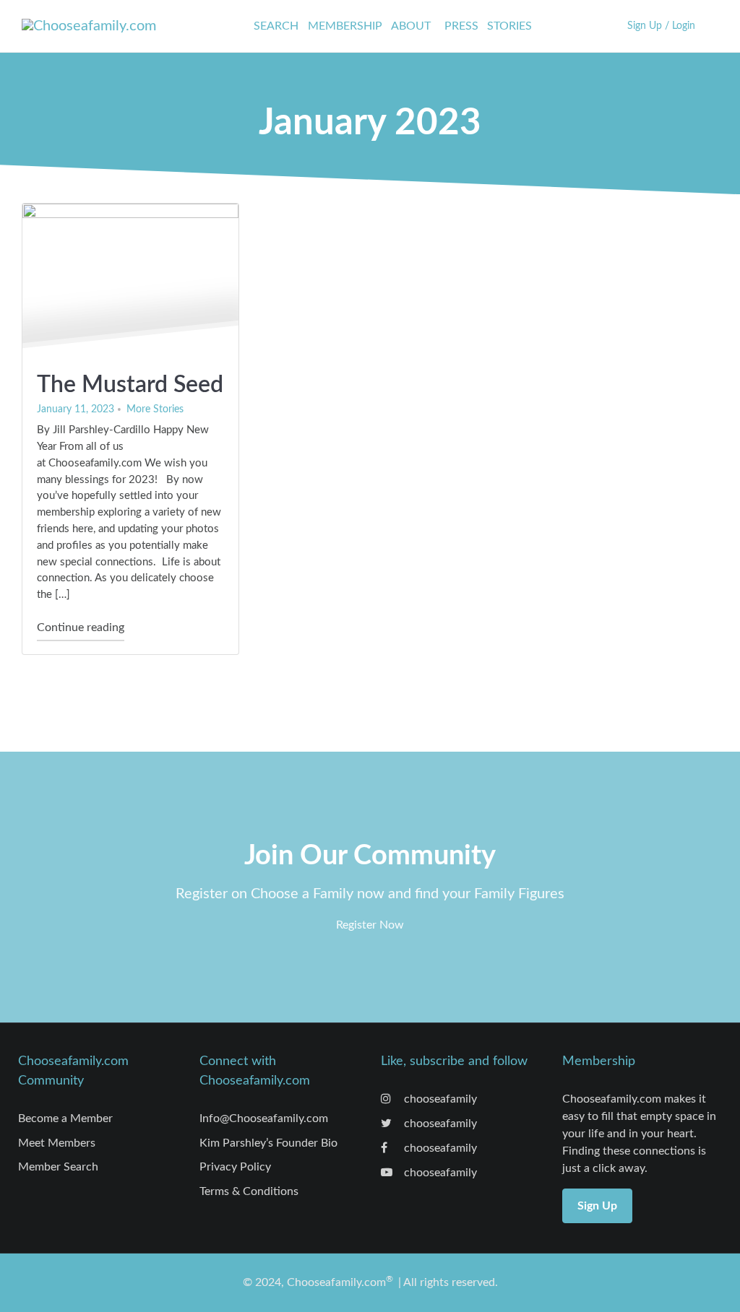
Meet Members (56, 1143)
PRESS (461, 26)
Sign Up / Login (661, 25)
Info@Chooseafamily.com (263, 1118)
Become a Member (65, 1118)
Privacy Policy (235, 1167)
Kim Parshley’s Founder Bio (268, 1143)
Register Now (370, 925)
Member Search (58, 1167)
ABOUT (411, 26)
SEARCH (276, 26)
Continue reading (80, 627)
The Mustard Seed (130, 384)
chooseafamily (439, 1099)
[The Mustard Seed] (130, 281)
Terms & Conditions (248, 1191)
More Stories (155, 409)
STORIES (509, 26)
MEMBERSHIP (345, 26)
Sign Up (597, 1206)
